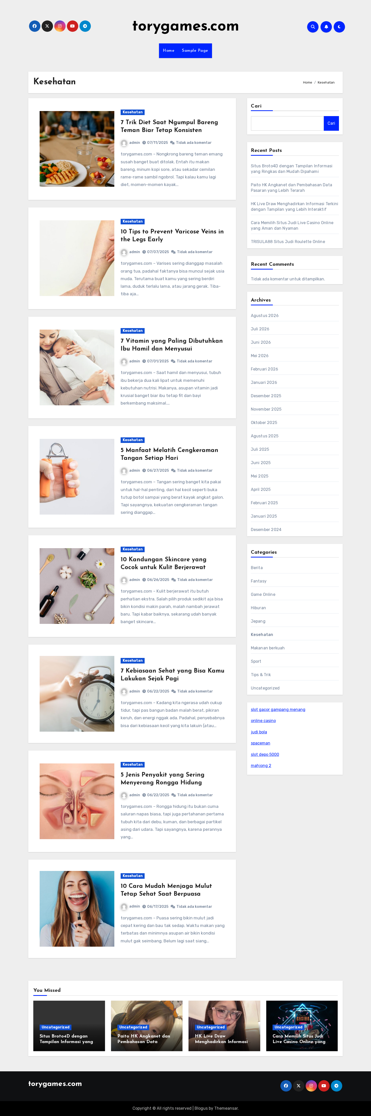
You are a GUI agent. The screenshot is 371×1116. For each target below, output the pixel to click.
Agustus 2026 (265, 315)
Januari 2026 (264, 382)
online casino (263, 720)
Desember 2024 (266, 529)
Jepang (258, 621)
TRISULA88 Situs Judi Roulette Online (288, 241)
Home (168, 51)
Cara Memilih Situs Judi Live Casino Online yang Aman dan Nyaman (299, 1042)
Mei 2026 (260, 355)
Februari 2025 (264, 502)
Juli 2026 (260, 329)
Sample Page (195, 51)
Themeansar (226, 1108)
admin (134, 143)
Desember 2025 (266, 395)
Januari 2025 (264, 516)
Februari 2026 (264, 369)
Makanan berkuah (268, 648)
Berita (257, 567)
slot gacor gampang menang (278, 709)
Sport (256, 661)
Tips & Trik (261, 674)
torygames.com (185, 26)
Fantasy (259, 581)
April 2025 (261, 489)
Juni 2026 (261, 342)
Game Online (263, 594)
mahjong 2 (261, 765)
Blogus (201, 1108)
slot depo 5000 (265, 754)
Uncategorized (265, 688)
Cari (256, 106)
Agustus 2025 (264, 436)
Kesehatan (133, 112)
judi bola (259, 732)
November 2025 (266, 409)
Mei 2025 (260, 476)
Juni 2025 (261, 462)
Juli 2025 (260, 449)
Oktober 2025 (264, 422)
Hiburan (258, 607)
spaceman (260, 743)
